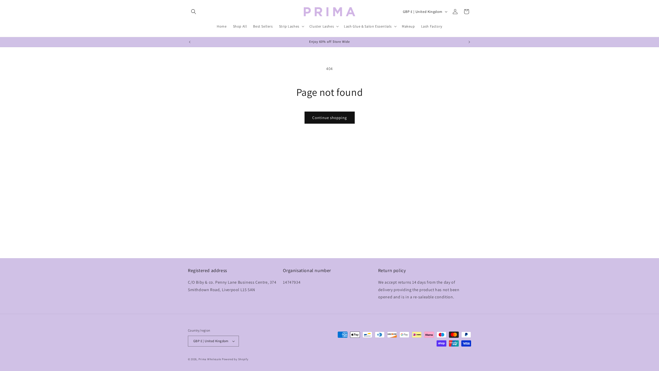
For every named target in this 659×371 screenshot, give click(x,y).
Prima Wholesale (209, 359)
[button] (193, 11)
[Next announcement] (469, 42)
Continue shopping (329, 117)
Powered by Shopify (235, 359)
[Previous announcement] (189, 42)
